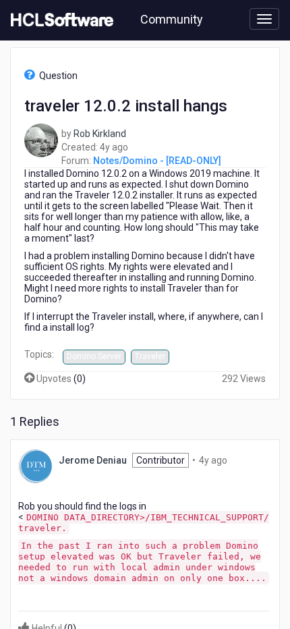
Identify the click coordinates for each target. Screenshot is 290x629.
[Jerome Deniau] (35, 465)
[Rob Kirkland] (41, 139)
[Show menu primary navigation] (264, 19)
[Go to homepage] (59, 20)
